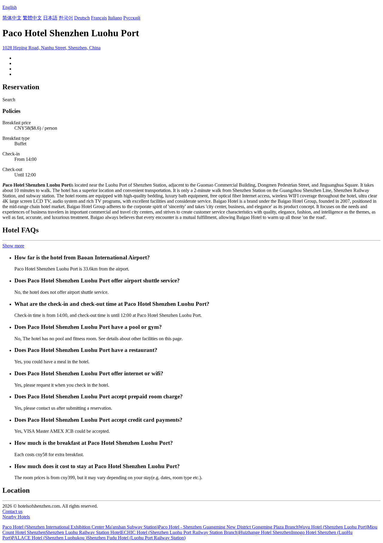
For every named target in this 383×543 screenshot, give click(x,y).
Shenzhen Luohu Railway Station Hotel (83, 532)
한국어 (66, 17)
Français (99, 17)
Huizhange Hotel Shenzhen (265, 532)
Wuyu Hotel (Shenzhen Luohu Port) (333, 527)
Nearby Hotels (16, 516)
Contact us (12, 511)
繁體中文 (32, 17)
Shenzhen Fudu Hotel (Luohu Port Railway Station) (136, 537)
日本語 (50, 17)
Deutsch (82, 17)
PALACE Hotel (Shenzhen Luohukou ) (49, 537)
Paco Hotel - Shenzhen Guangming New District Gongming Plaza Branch (228, 527)
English (9, 7)
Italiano (115, 17)
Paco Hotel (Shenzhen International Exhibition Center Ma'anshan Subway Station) (80, 527)
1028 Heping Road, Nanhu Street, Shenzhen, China (51, 47)
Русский (131, 17)
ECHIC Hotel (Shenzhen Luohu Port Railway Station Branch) (180, 532)
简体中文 (12, 17)
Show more (13, 245)
